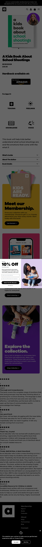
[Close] (40, 531)
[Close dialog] (41, 260)
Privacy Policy (19, 538)
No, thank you (10, 285)
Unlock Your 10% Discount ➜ (10, 282)
